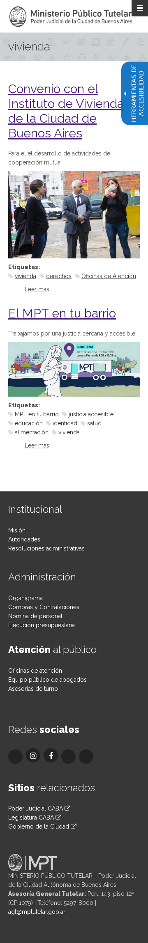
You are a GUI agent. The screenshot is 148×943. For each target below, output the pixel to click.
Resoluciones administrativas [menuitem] (46, 548)
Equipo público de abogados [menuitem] (47, 679)
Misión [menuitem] (16, 530)
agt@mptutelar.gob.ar (36, 912)
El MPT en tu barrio (62, 313)
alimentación (32, 432)
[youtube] (86, 756)
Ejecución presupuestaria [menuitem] (41, 625)
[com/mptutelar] (15, 756)
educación (29, 423)
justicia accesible (91, 414)
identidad (65, 423)
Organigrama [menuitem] (25, 598)
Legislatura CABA (31, 817)
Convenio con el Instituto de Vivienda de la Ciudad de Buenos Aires (66, 111)
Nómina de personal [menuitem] (35, 616)
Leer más (37, 289)
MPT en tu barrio (37, 414)
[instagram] (33, 755)
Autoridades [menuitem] (24, 539)
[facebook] (51, 755)
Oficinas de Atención (108, 276)
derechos (59, 276)
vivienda (25, 276)
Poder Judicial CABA (36, 808)
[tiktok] (68, 756)
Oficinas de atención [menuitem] (35, 670)
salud (94, 423)
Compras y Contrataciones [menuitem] (43, 607)
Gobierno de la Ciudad (38, 826)
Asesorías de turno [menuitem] (33, 688)
